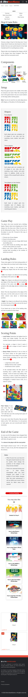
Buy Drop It (7, 19)
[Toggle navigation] (23, 1)
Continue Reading (14, 493)
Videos (20, 13)
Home (2, 5)
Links (21, 15)
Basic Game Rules (7, 15)
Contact (2, 681)
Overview (7, 13)
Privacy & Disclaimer (5, 684)
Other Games (21, 17)
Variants (7, 17)
